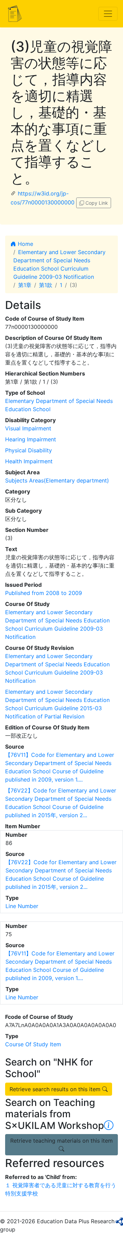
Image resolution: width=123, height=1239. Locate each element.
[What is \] (108, 1125)
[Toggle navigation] (108, 14)
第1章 (24, 285)
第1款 (45, 285)
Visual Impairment (28, 428)
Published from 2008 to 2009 (43, 592)
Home (24, 243)
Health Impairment (29, 461)
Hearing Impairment (30, 439)
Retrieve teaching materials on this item (61, 1140)
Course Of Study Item (33, 1044)
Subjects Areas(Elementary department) (57, 480)
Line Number (21, 906)
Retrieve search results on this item (56, 1089)
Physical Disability (28, 450)
